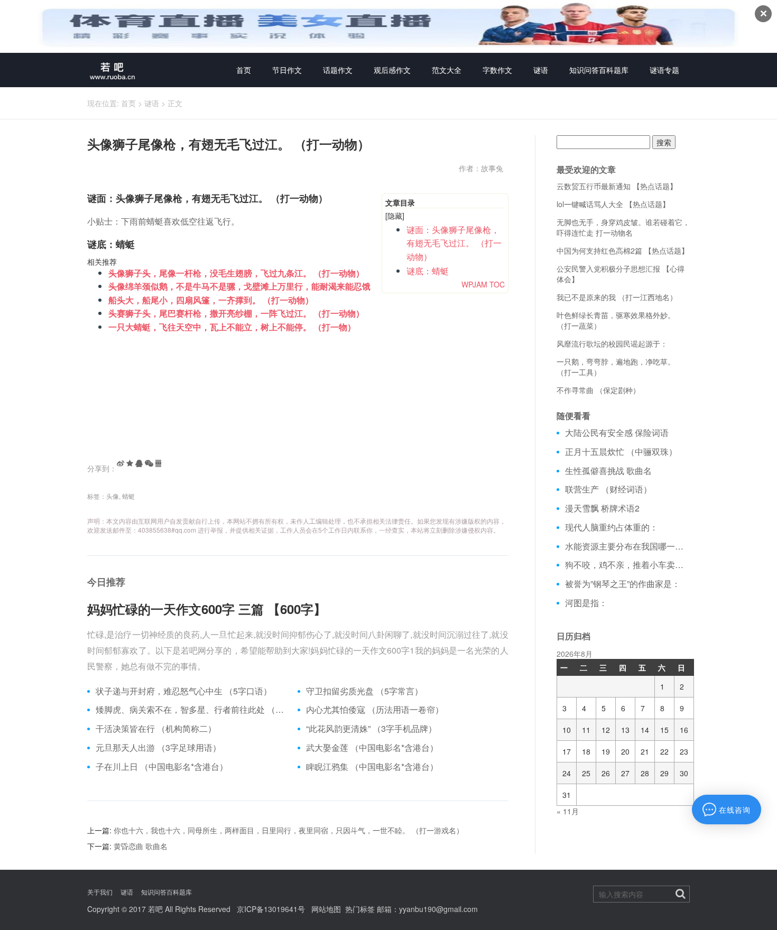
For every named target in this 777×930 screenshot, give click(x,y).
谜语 (540, 69)
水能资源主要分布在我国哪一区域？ (627, 546)
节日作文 (287, 69)
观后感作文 (392, 69)
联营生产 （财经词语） (608, 489)
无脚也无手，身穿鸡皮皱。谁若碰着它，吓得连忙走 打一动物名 (623, 227)
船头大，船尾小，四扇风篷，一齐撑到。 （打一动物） (210, 300)
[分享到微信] (149, 463)
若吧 (155, 909)
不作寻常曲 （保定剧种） (598, 390)
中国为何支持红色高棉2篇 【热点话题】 (623, 250)
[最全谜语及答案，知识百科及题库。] (112, 70)
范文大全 (446, 69)
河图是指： (586, 603)
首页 (243, 69)
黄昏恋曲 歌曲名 (141, 846)
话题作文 (338, 69)
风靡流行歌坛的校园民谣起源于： (612, 343)
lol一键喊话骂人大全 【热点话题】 (613, 204)
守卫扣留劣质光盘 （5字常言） (364, 691)
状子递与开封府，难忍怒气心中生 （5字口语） (184, 691)
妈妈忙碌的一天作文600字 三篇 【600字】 (206, 609)
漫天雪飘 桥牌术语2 (602, 508)
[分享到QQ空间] (129, 463)
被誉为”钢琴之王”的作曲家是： (622, 584)
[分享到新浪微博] (120, 463)
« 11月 (568, 811)
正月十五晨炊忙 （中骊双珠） (621, 452)
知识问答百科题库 (598, 69)
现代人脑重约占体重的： (611, 527)
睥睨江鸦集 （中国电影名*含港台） (372, 767)
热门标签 (360, 909)
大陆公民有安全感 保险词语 (617, 433)
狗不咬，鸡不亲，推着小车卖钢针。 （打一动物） (627, 565)
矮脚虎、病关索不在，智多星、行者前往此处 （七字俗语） (193, 709)
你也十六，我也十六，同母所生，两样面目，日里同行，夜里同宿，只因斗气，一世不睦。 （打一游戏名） (289, 830)
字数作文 (497, 69)
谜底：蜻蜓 (427, 271)
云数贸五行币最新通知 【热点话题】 (617, 186)
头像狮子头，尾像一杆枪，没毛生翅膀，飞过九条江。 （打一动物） (236, 273)
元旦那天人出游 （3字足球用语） (158, 748)
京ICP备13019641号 (271, 909)
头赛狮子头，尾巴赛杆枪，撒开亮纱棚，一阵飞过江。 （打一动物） (236, 313)
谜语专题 (664, 69)
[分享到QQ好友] (139, 463)
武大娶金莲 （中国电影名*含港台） (372, 748)
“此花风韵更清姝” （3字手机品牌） (371, 728)
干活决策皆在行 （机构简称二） (156, 728)
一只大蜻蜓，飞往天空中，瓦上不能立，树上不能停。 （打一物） (232, 327)
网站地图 (326, 909)
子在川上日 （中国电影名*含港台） (162, 767)
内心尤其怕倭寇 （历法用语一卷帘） (374, 709)
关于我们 (100, 891)
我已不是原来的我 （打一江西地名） (617, 297)
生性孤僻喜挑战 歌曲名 (608, 471)
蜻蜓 (128, 495)
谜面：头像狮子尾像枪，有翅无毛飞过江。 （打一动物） (454, 243)
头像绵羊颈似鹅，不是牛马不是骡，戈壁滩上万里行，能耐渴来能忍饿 (239, 286)
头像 (112, 495)
